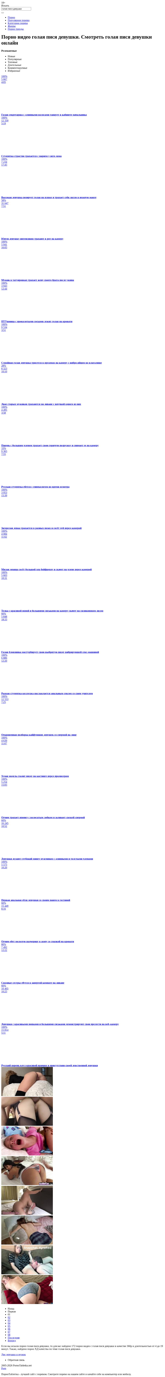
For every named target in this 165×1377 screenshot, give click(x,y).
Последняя (13, 1337)
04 (9, 1323)
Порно (11, 17)
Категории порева (18, 23)
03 (9, 1320)
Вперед (12, 1340)
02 (9, 1317)
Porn (3, 1368)
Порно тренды (16, 29)
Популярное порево (18, 20)
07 (9, 1331)
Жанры (12, 26)
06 (9, 1329)
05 (9, 1326)
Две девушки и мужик (13, 1354)
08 (9, 1334)
